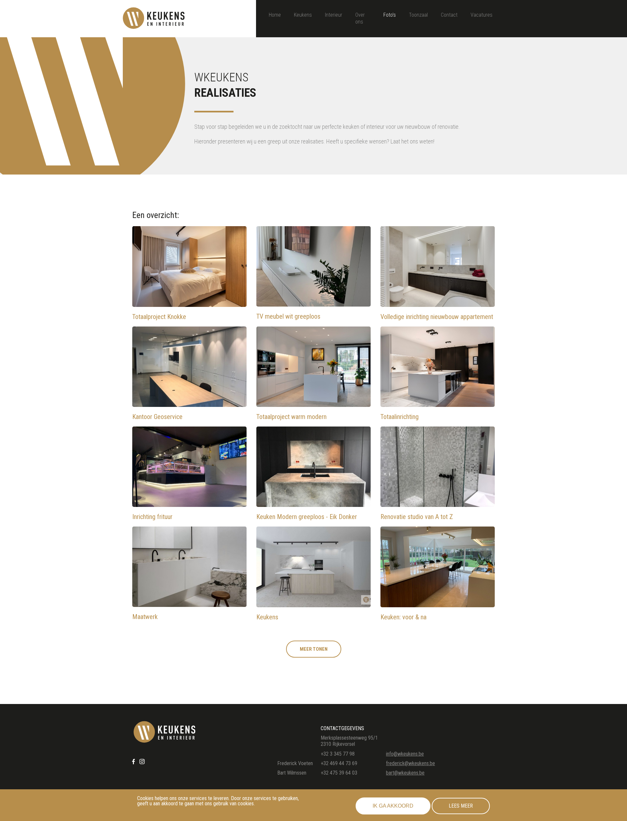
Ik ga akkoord (393, 806)
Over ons (360, 18)
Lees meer (461, 806)
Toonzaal (418, 15)
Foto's (389, 15)
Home (275, 15)
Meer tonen (314, 649)
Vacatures (481, 15)
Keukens (303, 15)
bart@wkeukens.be (405, 773)
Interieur (333, 15)
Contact (449, 15)
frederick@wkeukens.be (410, 763)
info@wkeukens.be (405, 754)
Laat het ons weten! (412, 141)
